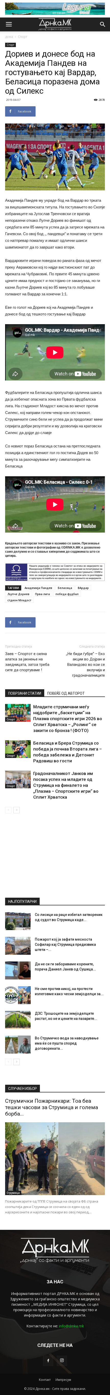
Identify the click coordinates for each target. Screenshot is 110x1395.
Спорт (22, 36)
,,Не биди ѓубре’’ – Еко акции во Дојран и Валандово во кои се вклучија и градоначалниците (85, 664)
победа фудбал (67, 594)
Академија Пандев (38, 588)
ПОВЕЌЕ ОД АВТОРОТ (66, 693)
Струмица (13, 1193)
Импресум (63, 1380)
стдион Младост (19, 600)
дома (9, 36)
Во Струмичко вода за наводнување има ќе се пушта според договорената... (66, 1043)
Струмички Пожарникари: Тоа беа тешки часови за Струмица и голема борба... (51, 1107)
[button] (103, 24)
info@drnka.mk (71, 1325)
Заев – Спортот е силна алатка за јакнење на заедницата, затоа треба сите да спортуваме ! (27, 661)
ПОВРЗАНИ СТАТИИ (24, 693)
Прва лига (42, 594)
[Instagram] (62, 1361)
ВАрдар (83, 588)
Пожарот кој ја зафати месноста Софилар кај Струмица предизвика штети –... (65, 944)
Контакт (45, 1380)
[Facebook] (48, 1361)
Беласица (65, 588)
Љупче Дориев (18, 594)
